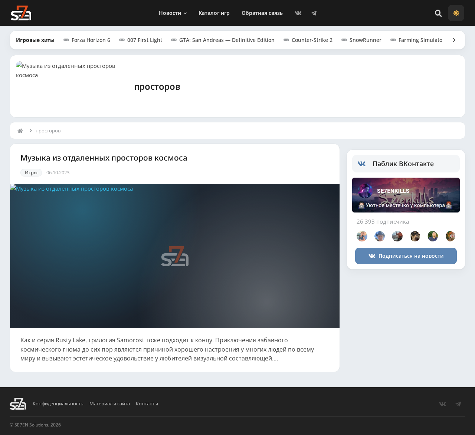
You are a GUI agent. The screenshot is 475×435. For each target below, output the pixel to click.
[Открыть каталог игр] (450, 40)
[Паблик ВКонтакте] (365, 164)
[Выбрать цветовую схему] (456, 13)
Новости (170, 12)
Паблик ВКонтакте (403, 163)
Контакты (147, 404)
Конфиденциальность (58, 404)
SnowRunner (365, 39)
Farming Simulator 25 (425, 39)
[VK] (298, 13)
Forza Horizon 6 (91, 39)
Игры (31, 172)
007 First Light (144, 39)
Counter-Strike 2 (312, 39)
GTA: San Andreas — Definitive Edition (227, 39)
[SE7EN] (21, 13)
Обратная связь (262, 12)
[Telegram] (314, 13)
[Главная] (21, 130)
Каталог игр (214, 12)
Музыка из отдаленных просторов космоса (103, 158)
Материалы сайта (109, 404)
